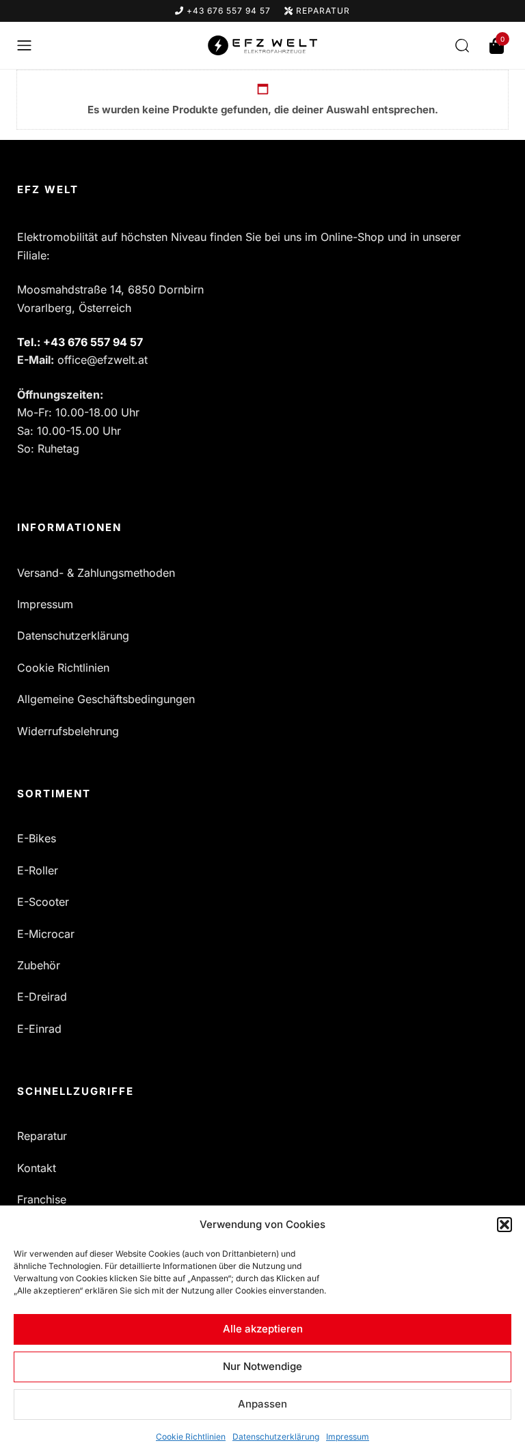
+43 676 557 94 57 (227, 10)
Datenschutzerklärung (275, 1436)
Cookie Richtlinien (191, 1436)
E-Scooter (43, 902)
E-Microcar (46, 934)
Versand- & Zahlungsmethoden (96, 573)
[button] (504, 1224)
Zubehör (38, 965)
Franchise (41, 1199)
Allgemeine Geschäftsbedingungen (106, 699)
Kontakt (36, 1168)
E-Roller (37, 870)
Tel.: (80, 342)
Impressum (347, 1436)
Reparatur (321, 10)
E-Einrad (39, 1029)
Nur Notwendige (262, 1366)
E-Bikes (36, 838)
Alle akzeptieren (263, 1328)
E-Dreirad (42, 996)
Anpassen (262, 1403)
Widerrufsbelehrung (68, 731)
